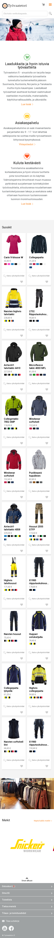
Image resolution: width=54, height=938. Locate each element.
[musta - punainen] (19, 375)
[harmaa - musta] (8, 375)
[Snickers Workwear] (27, 846)
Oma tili (6, 893)
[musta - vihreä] (8, 428)
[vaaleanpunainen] (8, 264)
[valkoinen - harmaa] (37, 536)
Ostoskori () (8, 886)
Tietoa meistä (9, 906)
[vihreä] (34, 375)
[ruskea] (34, 482)
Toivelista (7, 900)
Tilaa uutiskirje (12, 921)
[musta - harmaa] (34, 321)
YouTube (4, 928)
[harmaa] (30, 264)
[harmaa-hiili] (41, 482)
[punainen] (5, 264)
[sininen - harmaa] (5, 539)
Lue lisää (26, 104)
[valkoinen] (19, 264)
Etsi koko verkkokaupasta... (16, 13)
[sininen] (12, 264)
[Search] (50, 13)
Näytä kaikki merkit (42, 821)
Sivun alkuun (27, 880)
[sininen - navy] (44, 375)
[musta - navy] (37, 321)
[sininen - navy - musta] (12, 428)
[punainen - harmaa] (41, 539)
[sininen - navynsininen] (30, 267)
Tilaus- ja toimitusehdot (14, 913)
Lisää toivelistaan (22, 282)
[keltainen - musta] (8, 321)
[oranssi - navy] (12, 321)
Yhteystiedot (26, 144)
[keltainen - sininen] (5, 321)
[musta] (15, 264)
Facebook (11, 928)
